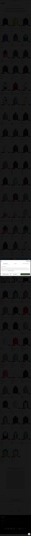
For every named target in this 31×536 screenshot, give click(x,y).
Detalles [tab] (15, 263)
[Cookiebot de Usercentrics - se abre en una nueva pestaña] (26, 261)
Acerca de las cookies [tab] (26, 263)
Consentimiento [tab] (5, 263)
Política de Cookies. (11, 270)
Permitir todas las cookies (25, 274)
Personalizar (15, 274)
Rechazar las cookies (6, 274)
